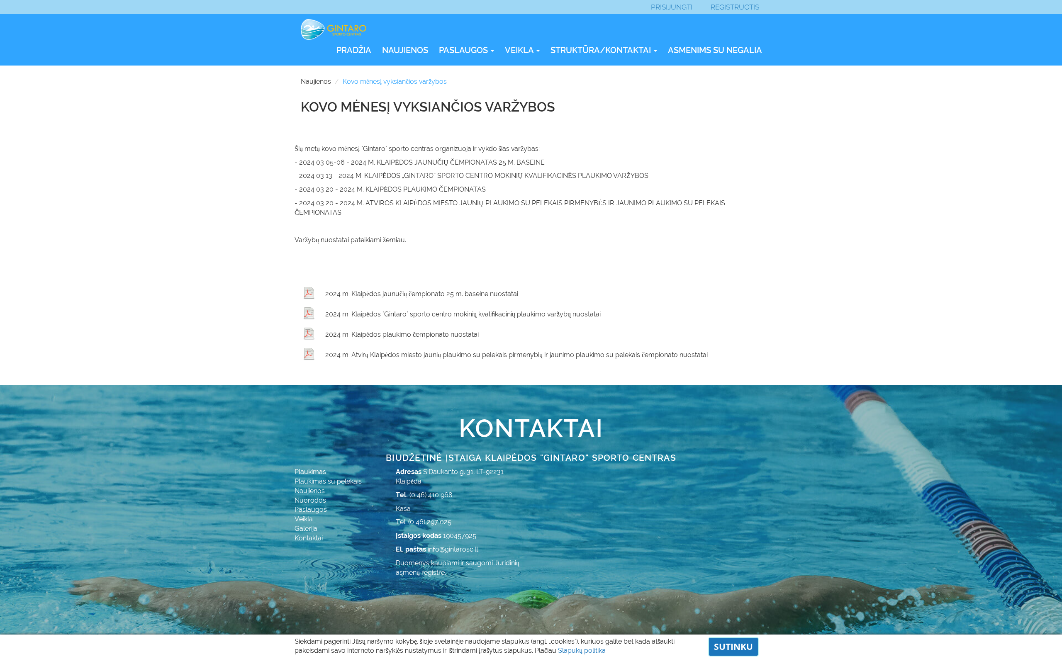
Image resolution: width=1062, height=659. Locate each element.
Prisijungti (671, 7)
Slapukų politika (582, 650)
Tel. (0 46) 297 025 (423, 522)
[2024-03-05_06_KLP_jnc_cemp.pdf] (309, 292)
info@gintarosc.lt (453, 549)
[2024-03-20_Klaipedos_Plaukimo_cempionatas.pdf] (309, 333)
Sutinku (733, 646)
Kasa (403, 509)
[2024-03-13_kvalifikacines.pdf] (309, 313)
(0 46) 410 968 (431, 495)
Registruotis (735, 7)
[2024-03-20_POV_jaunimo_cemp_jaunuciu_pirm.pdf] (309, 353)
